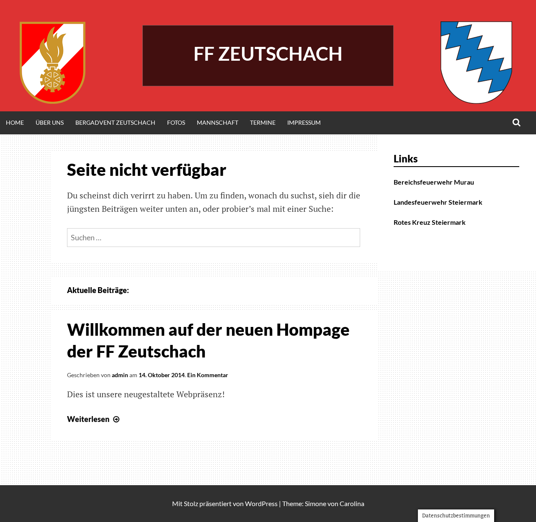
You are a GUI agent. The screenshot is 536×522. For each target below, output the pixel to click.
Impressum (304, 122)
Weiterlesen (94, 419)
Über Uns (50, 122)
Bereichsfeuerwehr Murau (434, 182)
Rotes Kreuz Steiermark (430, 222)
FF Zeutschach (268, 53)
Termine (263, 122)
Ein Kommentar (207, 374)
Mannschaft (217, 122)
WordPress (261, 503)
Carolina (352, 503)
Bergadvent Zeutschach (115, 122)
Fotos (176, 122)
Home (15, 122)
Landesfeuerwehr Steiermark (438, 202)
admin (120, 374)
